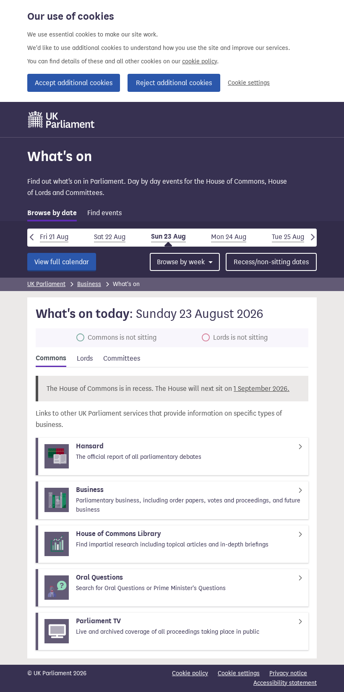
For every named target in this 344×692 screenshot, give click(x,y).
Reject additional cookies (174, 83)
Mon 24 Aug (228, 237)
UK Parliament (46, 284)
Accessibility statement (285, 683)
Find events (104, 213)
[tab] (52, 214)
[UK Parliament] (61, 119)
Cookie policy (190, 673)
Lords (85, 358)
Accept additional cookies (73, 83)
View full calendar (61, 262)
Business (89, 284)
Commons (51, 358)
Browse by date (52, 213)
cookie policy (199, 61)
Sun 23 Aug (168, 236)
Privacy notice (288, 673)
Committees (121, 358)
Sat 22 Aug (109, 237)
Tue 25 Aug (288, 237)
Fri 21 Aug (54, 237)
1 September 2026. (261, 389)
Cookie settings (249, 82)
